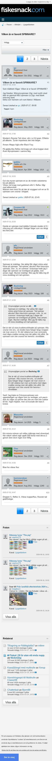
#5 (48, 260)
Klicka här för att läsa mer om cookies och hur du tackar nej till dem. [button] (24, 750)
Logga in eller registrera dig (37, 2)
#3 (48, 177)
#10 (47, 493)
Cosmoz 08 (19, 207)
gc (15, 68)
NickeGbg (16, 658)
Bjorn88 (26, 690)
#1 (48, 82)
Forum (9, 25)
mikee (41, 645)
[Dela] (47, 76)
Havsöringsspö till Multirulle (21, 677)
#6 (48, 300)
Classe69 (12, 680)
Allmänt (17, 25)
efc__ (16, 245)
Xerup (42, 667)
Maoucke (18, 414)
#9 (48, 463)
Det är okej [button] (9, 757)
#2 (48, 134)
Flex (16, 448)
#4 (48, 222)
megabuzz (16, 589)
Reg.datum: (19, 76)
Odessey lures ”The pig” (20, 535)
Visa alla (10, 616)
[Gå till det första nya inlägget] (8, 655)
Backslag (18, 119)
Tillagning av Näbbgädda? (21, 645)
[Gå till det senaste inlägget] (36, 650)
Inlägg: (36, 76)
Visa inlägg (35, 306)
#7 (48, 366)
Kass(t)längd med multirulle (21, 667)
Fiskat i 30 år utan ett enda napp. (27, 655)
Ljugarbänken (28, 25)
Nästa (44, 58)
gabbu (17, 162)
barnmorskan (20, 478)
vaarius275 (16, 537)
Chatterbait (13, 690)
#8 (48, 429)
